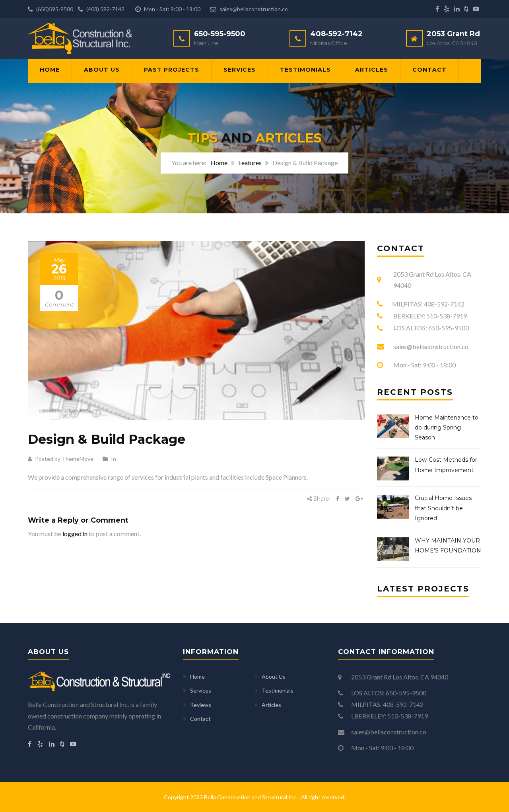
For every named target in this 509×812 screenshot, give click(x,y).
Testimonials (305, 69)
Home (50, 69)
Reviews (200, 704)
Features (250, 162)
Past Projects (171, 69)
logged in (74, 533)
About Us (102, 69)
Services (239, 69)
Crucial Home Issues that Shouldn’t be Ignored (443, 507)
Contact (429, 69)
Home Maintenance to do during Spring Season (446, 427)
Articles (371, 69)
